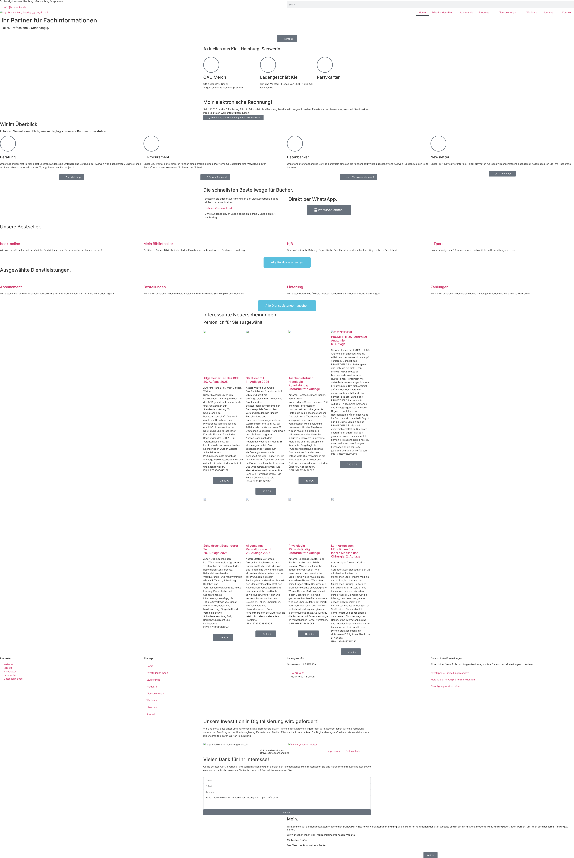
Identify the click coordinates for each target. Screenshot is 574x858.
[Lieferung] (290, 279)
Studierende (466, 12)
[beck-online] (3, 236)
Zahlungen (439, 287)
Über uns (548, 12)
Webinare (531, 12)
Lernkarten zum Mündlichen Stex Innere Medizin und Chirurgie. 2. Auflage (345, 551)
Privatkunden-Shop (442, 12)
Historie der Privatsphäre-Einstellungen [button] (452, 679)
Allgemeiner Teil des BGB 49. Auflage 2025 (221, 380)
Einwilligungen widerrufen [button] (444, 686)
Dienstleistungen (508, 12)
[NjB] (290, 236)
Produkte (484, 12)
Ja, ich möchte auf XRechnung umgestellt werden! (233, 117)
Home (422, 12)
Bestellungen (155, 287)
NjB (290, 244)
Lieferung (295, 287)
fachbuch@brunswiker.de (219, 208)
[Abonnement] (3, 279)
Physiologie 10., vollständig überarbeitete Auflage (304, 549)
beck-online (10, 244)
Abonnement (11, 287)
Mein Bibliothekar (158, 244)
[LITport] (434, 236)
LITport (436, 244)
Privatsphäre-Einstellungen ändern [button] (449, 672)
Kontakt (566, 12)
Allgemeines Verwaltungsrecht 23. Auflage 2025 (258, 549)
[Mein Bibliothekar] (147, 236)
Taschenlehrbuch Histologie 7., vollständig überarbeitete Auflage (304, 383)
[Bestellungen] (147, 279)
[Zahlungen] (434, 279)
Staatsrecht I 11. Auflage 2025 (257, 380)
